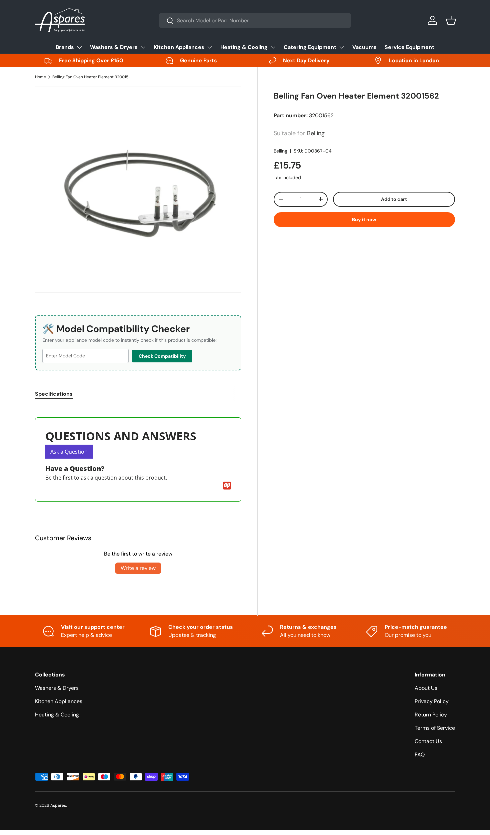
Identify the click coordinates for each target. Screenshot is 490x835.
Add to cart (394, 199)
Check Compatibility (162, 356)
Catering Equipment (310, 47)
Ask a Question (69, 451)
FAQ (420, 754)
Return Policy (431, 714)
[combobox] (255, 20)
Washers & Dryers (114, 47)
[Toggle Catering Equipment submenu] (342, 47)
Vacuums (364, 47)
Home (40, 77)
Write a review (138, 568)
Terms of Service (435, 727)
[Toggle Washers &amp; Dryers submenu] (143, 47)
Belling (280, 151)
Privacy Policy (432, 701)
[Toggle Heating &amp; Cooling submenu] (273, 47)
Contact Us (428, 741)
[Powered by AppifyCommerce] (227, 486)
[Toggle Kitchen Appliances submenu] (210, 47)
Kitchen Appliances (179, 47)
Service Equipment (409, 47)
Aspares (58, 805)
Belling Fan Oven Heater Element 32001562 (92, 77)
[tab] (54, 393)
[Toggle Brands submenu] (79, 47)
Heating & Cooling (244, 47)
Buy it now (364, 219)
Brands (65, 47)
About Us (426, 687)
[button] (451, 20)
